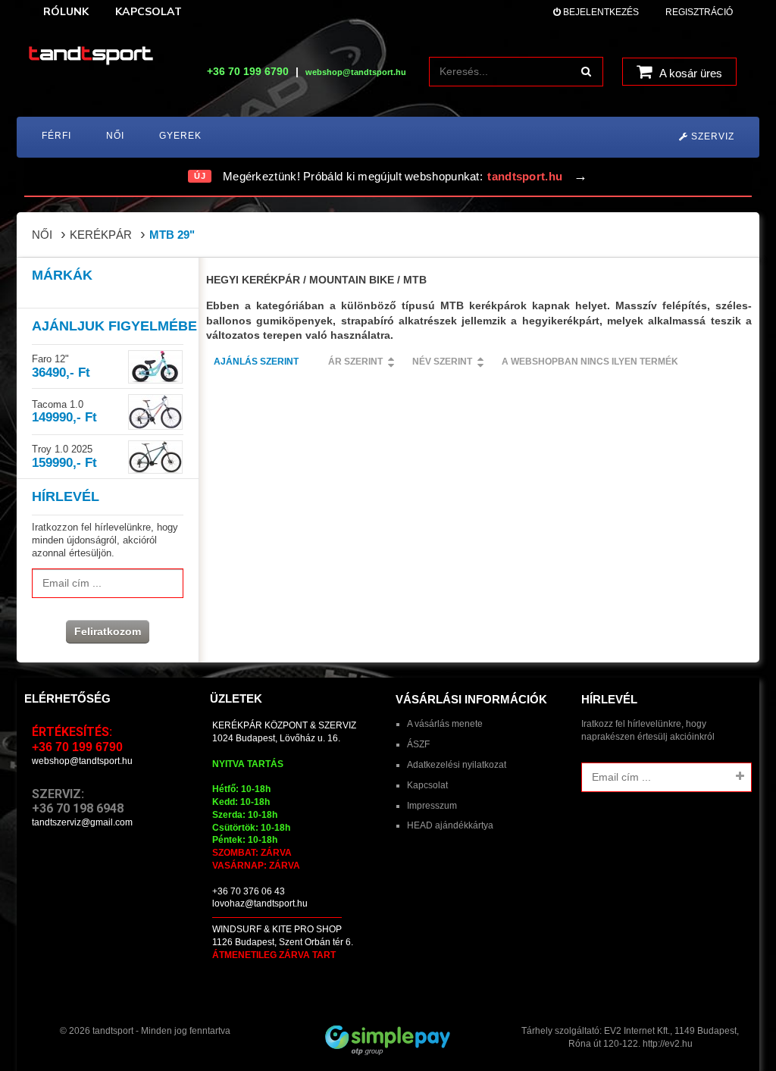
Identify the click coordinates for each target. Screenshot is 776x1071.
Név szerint (442, 361)
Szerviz (711, 136)
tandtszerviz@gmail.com (82, 822)
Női (42, 234)
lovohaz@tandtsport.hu (260, 903)
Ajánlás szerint (256, 361)
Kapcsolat (427, 785)
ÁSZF (418, 744)
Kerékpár (101, 234)
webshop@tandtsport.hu (82, 761)
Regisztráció (699, 12)
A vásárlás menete (445, 724)
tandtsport (112, 1031)
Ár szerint (355, 361)
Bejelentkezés (600, 12)
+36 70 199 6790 (248, 71)
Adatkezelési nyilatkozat (456, 764)
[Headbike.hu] (91, 57)
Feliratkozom (107, 631)
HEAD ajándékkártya (450, 825)
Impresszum (432, 805)
